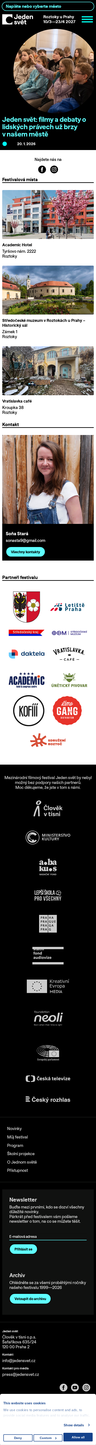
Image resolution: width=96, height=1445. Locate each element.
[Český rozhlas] (48, 1099)
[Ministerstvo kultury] (48, 838)
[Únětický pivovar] (69, 680)
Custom (46, 1438)
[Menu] (87, 19)
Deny (18, 1438)
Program (15, 1145)
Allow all (78, 1437)
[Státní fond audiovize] (48, 956)
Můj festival (17, 1137)
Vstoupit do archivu (30, 1299)
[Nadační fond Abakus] (48, 867)
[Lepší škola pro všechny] (48, 895)
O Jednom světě (22, 1162)
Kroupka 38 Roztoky (13, 410)
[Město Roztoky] (26, 607)
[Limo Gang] (67, 710)
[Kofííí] (29, 710)
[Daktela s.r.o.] (26, 654)
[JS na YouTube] (76, 1387)
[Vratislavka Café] (69, 653)
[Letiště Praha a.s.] (67, 607)
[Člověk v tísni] (48, 808)
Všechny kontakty (25, 552)
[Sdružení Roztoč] (48, 740)
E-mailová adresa (24, 1230)
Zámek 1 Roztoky (9, 334)
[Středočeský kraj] (26, 632)
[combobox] (48, 6)
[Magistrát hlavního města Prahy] (48, 924)
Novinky (14, 1128)
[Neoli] (48, 1019)
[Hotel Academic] (26, 680)
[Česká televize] (48, 1078)
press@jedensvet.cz (20, 1374)
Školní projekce (21, 1153)
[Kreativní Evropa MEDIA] (48, 986)
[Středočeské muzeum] (69, 633)
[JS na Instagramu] (54, 169)
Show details (74, 1425)
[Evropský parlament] (48, 1053)
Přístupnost (17, 1170)
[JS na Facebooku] (42, 169)
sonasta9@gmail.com (25, 540)
